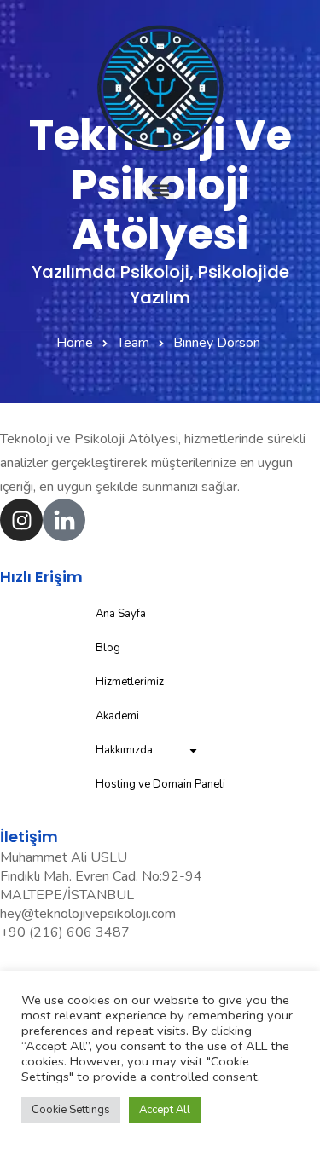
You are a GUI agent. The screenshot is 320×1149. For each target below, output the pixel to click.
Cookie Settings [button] (71, 1109)
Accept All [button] (164, 1109)
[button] (160, 190)
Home (74, 342)
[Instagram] (21, 520)
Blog (108, 647)
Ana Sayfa (121, 613)
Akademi (117, 716)
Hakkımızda (124, 750)
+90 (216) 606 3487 (65, 932)
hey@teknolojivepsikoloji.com (88, 913)
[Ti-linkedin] (64, 520)
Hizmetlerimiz (130, 682)
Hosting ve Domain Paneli (160, 784)
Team (133, 342)
